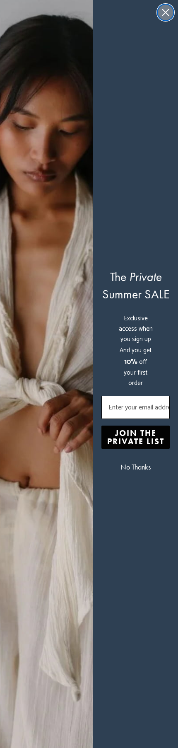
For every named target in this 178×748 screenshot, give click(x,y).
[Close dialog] (165, 12)
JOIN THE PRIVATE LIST (135, 437)
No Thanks (135, 467)
